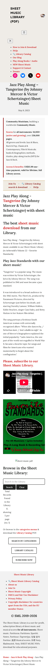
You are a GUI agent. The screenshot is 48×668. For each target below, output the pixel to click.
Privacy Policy (15, 598)
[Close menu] (10, 41)
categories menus (28, 529)
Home (6, 657)
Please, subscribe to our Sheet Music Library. (20, 363)
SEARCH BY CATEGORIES (24, 541)
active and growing (16, 135)
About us (12, 584)
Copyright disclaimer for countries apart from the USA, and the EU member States (25, 605)
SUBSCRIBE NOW (24, 560)
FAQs (36, 187)
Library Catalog (24, 533)
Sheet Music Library (24, 574)
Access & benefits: (15, 166)
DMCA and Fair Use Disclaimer (23, 595)
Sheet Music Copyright (19, 591)
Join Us (12, 183)
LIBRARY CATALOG (24, 550)
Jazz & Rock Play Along (22, 657)
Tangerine (11, 200)
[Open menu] (24, 32)
